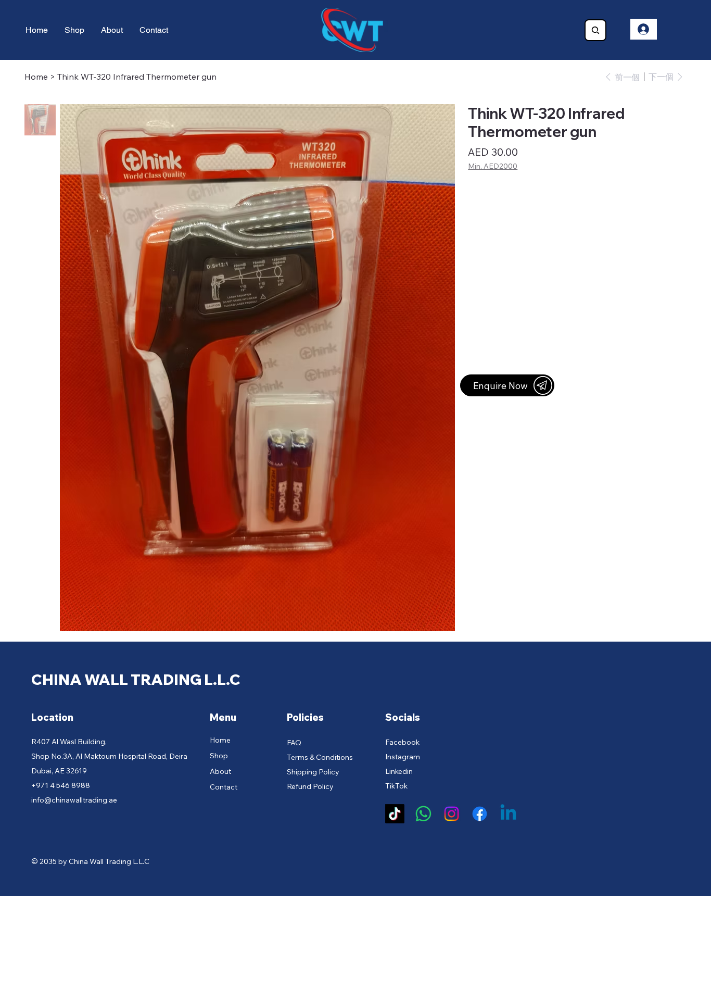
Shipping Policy (313, 771)
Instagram (402, 756)
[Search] (595, 30)
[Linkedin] (508, 813)
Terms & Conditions (320, 757)
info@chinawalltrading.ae (74, 800)
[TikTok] (394, 813)
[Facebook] (479, 813)
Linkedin (399, 771)
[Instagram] (451, 813)
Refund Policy (310, 786)
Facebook (402, 742)
